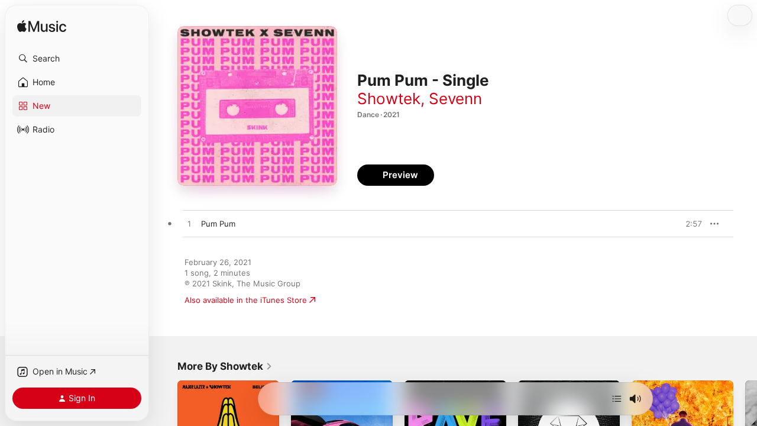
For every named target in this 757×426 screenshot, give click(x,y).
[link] (225, 366)
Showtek (388, 98)
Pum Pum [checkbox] (218, 223)
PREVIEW (689, 223)
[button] (77, 59)
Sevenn (455, 98)
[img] (41, 27)
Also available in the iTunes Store (246, 300)
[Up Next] (617, 398)
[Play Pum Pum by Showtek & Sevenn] (189, 224)
